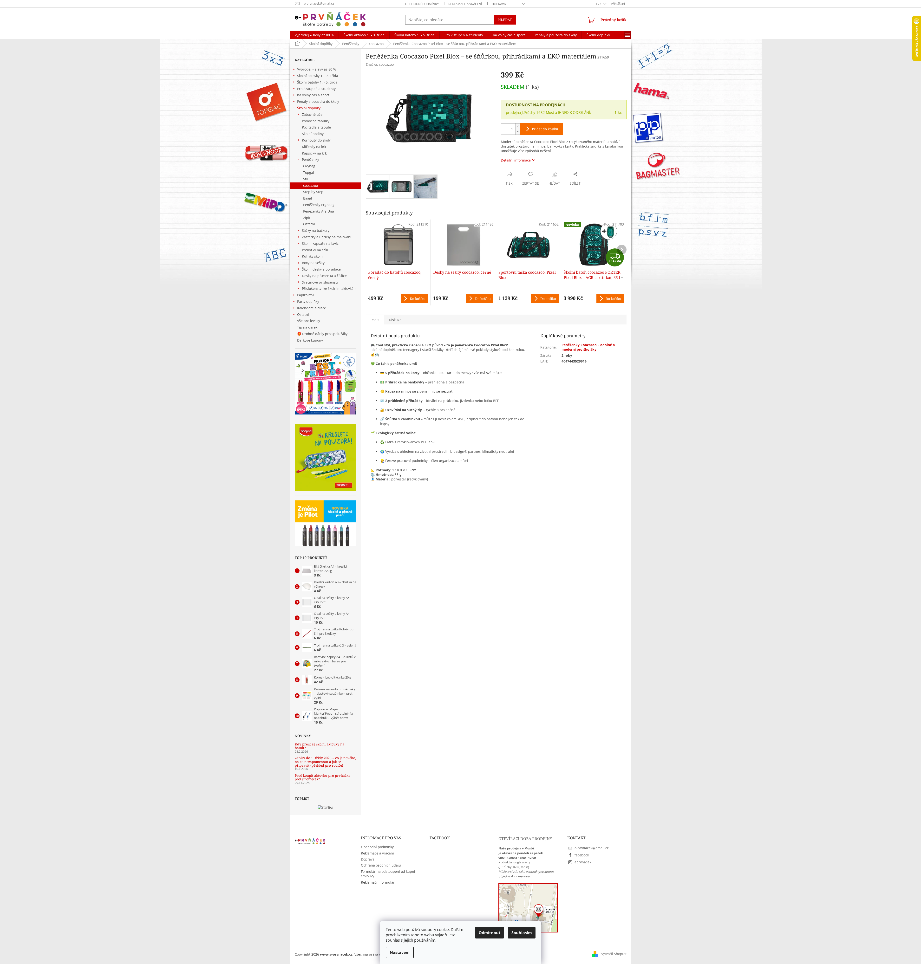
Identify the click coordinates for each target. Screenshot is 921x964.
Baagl (307, 198)
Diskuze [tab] (395, 319)
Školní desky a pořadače (321, 269)
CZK (599, 4)
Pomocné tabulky (315, 121)
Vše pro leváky (308, 320)
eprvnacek (583, 862)
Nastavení (400, 952)
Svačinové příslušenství (321, 282)
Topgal (308, 172)
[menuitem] (314, 35)
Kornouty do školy (316, 140)
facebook (582, 855)
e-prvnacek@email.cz (592, 848)
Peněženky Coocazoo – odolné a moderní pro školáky (588, 347)
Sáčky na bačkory (315, 230)
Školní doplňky (308, 108)
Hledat (505, 19)
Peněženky (310, 159)
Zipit (306, 217)
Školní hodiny (313, 133)
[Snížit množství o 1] (518, 132)
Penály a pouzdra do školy (318, 101)
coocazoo (310, 185)
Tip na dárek (307, 327)
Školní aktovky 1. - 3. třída (317, 75)
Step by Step (313, 191)
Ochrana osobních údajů (381, 865)
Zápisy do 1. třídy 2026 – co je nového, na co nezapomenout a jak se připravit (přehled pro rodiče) (325, 761)
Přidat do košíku (545, 129)
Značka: (380, 64)
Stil (305, 179)
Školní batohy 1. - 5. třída (317, 82)
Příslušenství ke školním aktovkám (329, 288)
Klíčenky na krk (314, 146)
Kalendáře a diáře (311, 308)
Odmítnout (489, 932)
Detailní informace (516, 160)
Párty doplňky (308, 301)
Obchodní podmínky (422, 4)
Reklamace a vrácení (465, 4)
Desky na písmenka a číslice (324, 275)
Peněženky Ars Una (318, 211)
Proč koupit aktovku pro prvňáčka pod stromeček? (322, 777)
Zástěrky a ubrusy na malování (326, 237)
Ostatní (309, 224)
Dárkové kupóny (310, 340)
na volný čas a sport (313, 95)
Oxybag (309, 166)
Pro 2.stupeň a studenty (316, 88)
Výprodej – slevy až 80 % (316, 69)
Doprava (499, 4)
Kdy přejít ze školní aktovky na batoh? (319, 746)
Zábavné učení (314, 114)
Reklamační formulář (378, 882)
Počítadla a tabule (316, 127)
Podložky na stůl (315, 250)
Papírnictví (305, 295)
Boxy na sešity (313, 262)
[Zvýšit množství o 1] (518, 126)
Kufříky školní (313, 256)
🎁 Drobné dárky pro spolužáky (322, 333)
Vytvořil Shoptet (614, 953)
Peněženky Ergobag (318, 204)
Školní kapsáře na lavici (321, 243)
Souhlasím (521, 932)
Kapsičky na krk (314, 153)
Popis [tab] (375, 319)
